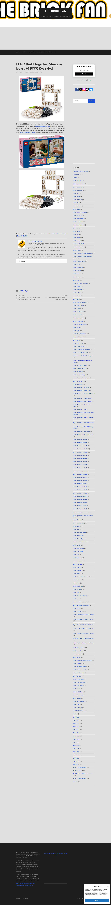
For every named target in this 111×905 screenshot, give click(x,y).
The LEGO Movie (77, 770)
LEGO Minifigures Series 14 (80, 452)
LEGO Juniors (76, 340)
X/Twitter (56, 234)
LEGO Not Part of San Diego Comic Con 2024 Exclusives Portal (56, 297)
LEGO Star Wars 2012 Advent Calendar (83, 619)
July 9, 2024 (19, 72)
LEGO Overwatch (77, 570)
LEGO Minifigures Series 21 (80, 474)
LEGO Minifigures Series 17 (80, 461)
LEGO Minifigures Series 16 (80, 458)
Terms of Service (48, 853)
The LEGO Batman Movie (79, 767)
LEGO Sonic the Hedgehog (80, 595)
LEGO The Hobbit (77, 663)
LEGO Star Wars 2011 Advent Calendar (83, 614)
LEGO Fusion (76, 299)
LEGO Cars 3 (76, 228)
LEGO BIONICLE (77, 199)
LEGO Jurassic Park (78, 343)
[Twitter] (20, 261)
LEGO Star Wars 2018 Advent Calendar (83, 643)
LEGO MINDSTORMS (79, 381)
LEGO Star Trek (77, 608)
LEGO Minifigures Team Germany (82, 512)
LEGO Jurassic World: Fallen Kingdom (83, 356)
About (24, 52)
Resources (32, 52)
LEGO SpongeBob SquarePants (81, 605)
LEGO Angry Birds (78, 180)
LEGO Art (75, 193)
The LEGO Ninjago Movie (79, 778)
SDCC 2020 (76, 742)
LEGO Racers (76, 583)
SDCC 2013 (76, 720)
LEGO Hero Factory (78, 318)
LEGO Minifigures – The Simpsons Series (83, 434)
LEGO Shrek (76, 592)
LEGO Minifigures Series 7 (80, 502)
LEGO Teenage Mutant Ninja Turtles (82, 660)
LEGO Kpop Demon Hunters (80, 365)
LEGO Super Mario (78, 654)
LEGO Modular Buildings (79, 532)
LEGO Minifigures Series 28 (80, 496)
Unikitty (75, 781)
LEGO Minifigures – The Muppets (82, 431)
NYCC (74, 714)
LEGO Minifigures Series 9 (80, 509)
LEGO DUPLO (77, 270)
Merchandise (52, 52)
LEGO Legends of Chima (79, 368)
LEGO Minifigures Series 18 (80, 464)
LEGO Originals (77, 567)
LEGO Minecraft (77, 384)
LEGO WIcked (77, 698)
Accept (97, 900)
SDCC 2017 (76, 733)
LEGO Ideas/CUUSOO (79, 333)
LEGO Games (76, 308)
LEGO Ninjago (77, 557)
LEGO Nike (76, 554)
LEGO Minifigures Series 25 (80, 486)
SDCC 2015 (76, 726)
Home (18, 52)
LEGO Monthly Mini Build (80, 542)
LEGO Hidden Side (78, 321)
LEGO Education (77, 277)
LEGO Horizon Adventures (80, 324)
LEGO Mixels (76, 526)
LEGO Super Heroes (78, 650)
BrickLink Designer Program (80, 171)
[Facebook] (17, 261)
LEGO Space (76, 598)
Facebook (49, 234)
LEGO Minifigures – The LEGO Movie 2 (83, 422)
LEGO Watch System (78, 692)
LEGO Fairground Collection (80, 283)
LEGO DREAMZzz (78, 267)
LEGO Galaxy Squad (78, 305)
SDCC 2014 (76, 723)
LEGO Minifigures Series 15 (80, 455)
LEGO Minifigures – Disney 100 (81, 390)
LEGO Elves (76, 280)
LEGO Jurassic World (78, 346)
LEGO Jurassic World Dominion (81, 349)
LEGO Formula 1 (77, 289)
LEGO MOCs (76, 529)
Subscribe (84, 74)
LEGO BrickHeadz (78, 221)
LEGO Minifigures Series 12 (80, 445)
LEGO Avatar (76, 196)
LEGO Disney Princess (79, 261)
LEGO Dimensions (78, 247)
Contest (75, 177)
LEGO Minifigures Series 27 (80, 493)
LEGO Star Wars (77, 611)
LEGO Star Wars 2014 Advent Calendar (83, 628)
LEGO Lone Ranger (78, 371)
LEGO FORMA (77, 286)
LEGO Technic (76, 657)
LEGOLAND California (79, 710)
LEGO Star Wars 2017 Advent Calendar (83, 638)
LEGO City (76, 234)
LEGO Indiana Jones (78, 337)
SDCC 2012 (76, 717)
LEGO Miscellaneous (78, 523)
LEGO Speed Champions (79, 602)
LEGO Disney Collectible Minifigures (82, 253)
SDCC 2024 (76, 755)
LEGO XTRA (76, 704)
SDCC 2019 (76, 739)
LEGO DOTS (76, 264)
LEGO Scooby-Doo (78, 586)
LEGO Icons (76, 330)
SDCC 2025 (76, 758)
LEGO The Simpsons (78, 673)
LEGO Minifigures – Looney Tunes (82, 398)
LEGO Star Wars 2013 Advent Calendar (83, 624)
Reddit (25, 236)
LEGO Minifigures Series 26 (80, 490)
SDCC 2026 (76, 761)
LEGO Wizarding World (79, 701)
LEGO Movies (76, 545)
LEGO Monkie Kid (78, 535)
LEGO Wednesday (78, 695)
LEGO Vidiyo (76, 688)
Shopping (75, 764)
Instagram (64, 234)
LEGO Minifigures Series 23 (80, 480)
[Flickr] (24, 261)
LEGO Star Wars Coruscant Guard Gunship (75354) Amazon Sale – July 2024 (28, 297)
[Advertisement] (55, 38)
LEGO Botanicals (77, 215)
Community (76, 174)
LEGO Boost (76, 209)
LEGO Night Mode (78, 551)
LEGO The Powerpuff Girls (80, 669)
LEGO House (76, 327)
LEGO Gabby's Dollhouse (79, 302)
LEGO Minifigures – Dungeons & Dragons (84, 393)
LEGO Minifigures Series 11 (80, 442)
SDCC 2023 (76, 751)
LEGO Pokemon (77, 580)
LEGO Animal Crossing (79, 184)
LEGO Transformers (78, 679)
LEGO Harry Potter (78, 315)
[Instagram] (22, 261)
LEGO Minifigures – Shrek (80, 409)
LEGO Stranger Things (79, 647)
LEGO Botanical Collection (80, 212)
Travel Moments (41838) (27, 132)
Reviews (42, 52)
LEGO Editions (77, 273)
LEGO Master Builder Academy (81, 378)
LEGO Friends (76, 296)
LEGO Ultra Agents (78, 685)
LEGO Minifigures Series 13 (80, 449)
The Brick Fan (55, 11)
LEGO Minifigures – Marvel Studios (82, 401)
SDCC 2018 (76, 736)
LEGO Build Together (24, 291)
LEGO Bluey (76, 202)
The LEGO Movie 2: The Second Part (82, 774)
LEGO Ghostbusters (78, 311)
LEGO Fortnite (77, 292)
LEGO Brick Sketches (78, 218)
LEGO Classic (76, 237)
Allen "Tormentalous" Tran (34, 72)
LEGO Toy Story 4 (77, 676)
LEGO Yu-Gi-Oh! (77, 707)
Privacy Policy (57, 853)
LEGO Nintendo (77, 561)
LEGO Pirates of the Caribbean (81, 576)
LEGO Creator (77, 240)
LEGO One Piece (77, 564)
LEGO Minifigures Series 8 (80, 505)
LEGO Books (76, 206)
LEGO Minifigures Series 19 (80, 468)
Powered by (80, 80)
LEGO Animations (78, 187)
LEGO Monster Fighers (79, 538)
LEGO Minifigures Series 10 (80, 439)
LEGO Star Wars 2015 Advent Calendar (83, 633)
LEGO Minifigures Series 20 (80, 471)
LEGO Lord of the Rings (79, 374)
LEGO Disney (76, 250)
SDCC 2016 (76, 729)
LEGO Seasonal (77, 589)
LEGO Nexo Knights (78, 548)
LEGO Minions (77, 520)
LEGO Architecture (78, 190)
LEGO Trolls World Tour (79, 682)
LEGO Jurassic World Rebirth (80, 352)
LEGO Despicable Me (78, 243)
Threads (19, 236)
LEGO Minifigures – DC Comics (81, 387)
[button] (108, 886)
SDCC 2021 (76, 745)
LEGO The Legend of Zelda (80, 666)
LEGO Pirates (76, 573)
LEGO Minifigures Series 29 (80, 499)
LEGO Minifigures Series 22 (80, 477)
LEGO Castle (76, 231)
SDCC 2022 (76, 748)
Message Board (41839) (42, 126)
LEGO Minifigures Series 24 (80, 483)
